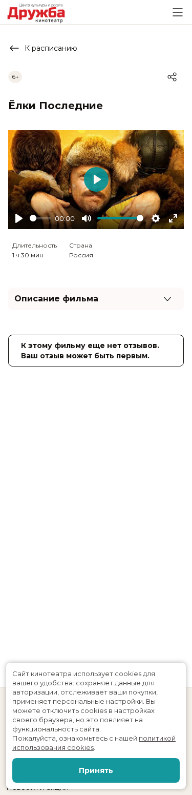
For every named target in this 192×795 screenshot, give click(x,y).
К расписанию (51, 48)
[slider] (40, 218)
